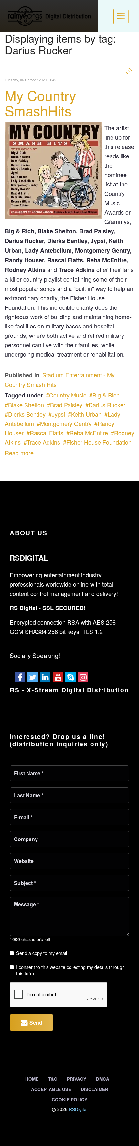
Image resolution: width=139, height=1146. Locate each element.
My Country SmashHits (40, 102)
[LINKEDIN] (45, 677)
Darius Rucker (107, 404)
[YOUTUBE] (58, 677)
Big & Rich (106, 395)
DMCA (102, 1079)
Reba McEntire (89, 432)
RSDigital (78, 1109)
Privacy (76, 1079)
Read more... (21, 452)
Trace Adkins (43, 442)
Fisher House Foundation (99, 442)
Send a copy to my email (41, 953)
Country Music (67, 395)
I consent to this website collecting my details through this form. (70, 970)
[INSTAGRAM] (83, 677)
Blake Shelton (26, 404)
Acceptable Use (51, 1089)
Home (31, 1079)
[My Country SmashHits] (53, 169)
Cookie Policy (69, 1099)
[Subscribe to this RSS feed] (129, 70)
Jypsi (58, 414)
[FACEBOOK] (20, 677)
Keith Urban (86, 414)
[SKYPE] (70, 677)
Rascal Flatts (46, 432)
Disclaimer (94, 1089)
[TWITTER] (32, 677)
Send (35, 1022)
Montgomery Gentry (65, 423)
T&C (52, 1079)
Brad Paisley (66, 404)
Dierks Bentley (27, 414)
